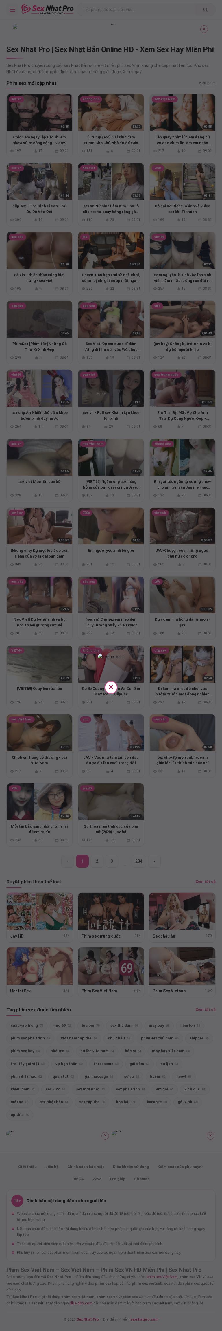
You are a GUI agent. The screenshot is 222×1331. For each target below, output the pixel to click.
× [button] (111, 687)
